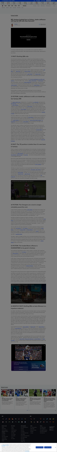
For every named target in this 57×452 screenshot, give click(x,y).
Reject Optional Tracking (39, 447)
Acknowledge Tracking (48, 447)
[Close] (56, 447)
